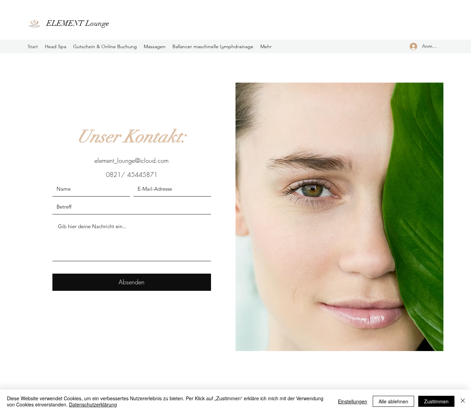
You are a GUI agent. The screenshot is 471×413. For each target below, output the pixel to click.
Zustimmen (436, 401)
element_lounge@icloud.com (131, 160)
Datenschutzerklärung (93, 404)
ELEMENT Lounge (78, 23)
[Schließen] (463, 401)
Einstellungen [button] (352, 401)
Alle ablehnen (393, 401)
